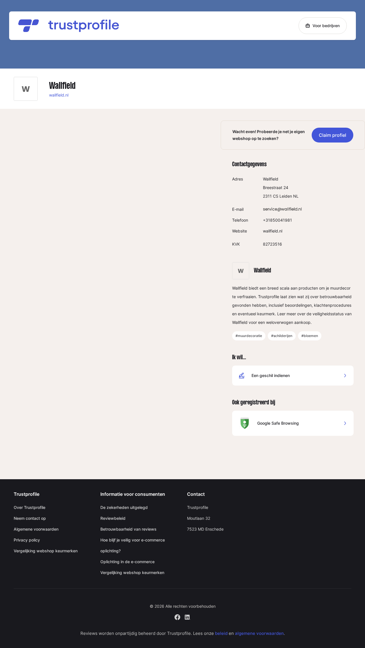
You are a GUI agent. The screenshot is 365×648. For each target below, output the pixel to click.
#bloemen (309, 336)
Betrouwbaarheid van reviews (128, 529)
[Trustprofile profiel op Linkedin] (187, 616)
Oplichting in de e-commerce (127, 561)
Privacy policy (27, 539)
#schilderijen (281, 336)
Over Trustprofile (29, 507)
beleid (221, 633)
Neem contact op (30, 518)
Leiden (285, 196)
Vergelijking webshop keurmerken (46, 550)
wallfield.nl (58, 95)
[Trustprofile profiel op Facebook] (177, 616)
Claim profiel (332, 135)
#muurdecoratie (249, 336)
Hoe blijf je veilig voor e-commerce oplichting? (132, 545)
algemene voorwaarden (259, 633)
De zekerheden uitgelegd (124, 507)
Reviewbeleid (112, 518)
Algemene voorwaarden (36, 529)
